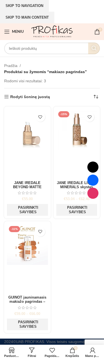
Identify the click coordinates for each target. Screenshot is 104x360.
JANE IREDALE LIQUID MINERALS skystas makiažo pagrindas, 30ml (77, 189)
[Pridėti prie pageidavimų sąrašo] (40, 117)
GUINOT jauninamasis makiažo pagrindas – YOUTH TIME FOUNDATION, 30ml (27, 304)
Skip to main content (27, 17)
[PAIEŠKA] (94, 48)
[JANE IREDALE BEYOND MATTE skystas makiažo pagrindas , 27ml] (27, 144)
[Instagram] (92, 193)
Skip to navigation (24, 6)
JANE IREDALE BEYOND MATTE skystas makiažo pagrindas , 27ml (27, 189)
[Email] (92, 167)
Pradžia (10, 65)
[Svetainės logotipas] (52, 31)
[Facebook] (92, 180)
